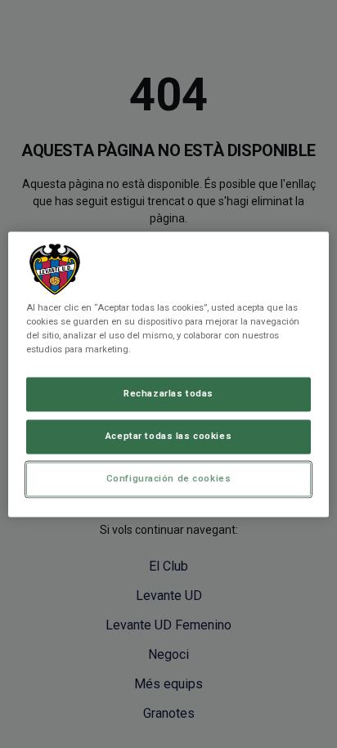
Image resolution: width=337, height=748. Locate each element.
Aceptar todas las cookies (168, 435)
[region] (168, 374)
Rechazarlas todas (168, 393)
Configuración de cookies (168, 478)
